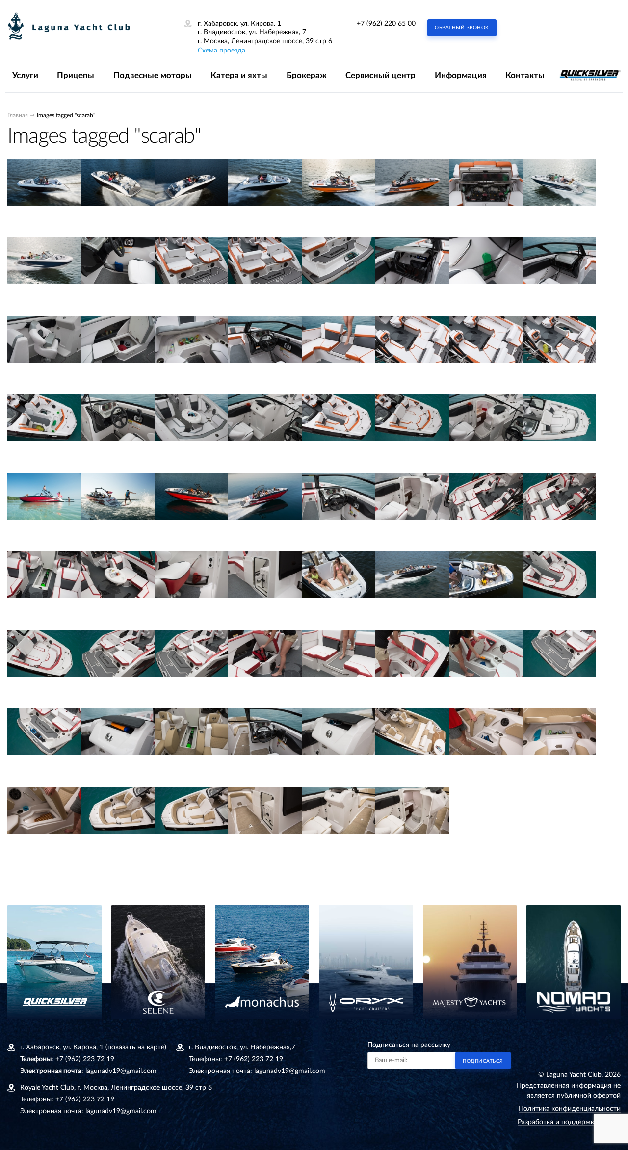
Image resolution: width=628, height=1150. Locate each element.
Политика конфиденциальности (570, 1108)
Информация (461, 75)
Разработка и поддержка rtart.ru (569, 1122)
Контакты (525, 75)
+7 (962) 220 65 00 (386, 23)
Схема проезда (221, 50)
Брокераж (307, 75)
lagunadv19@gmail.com (121, 1071)
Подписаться (483, 1061)
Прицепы (75, 75)
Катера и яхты (238, 75)
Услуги (25, 75)
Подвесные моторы (152, 75)
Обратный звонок (462, 28)
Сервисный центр (380, 75)
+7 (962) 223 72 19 (84, 1059)
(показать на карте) (135, 1047)
